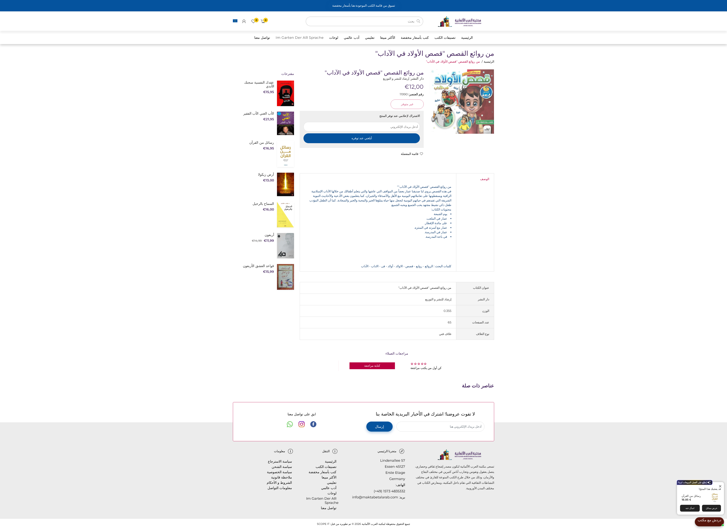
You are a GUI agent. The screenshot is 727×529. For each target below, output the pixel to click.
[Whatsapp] (290, 424)
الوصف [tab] (484, 179)
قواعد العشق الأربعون (258, 266)
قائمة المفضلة (409, 154)
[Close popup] (720, 485)
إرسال (379, 427)
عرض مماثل (711, 508)
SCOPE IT (323, 524)
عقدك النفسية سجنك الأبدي (259, 84)
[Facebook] (313, 424)
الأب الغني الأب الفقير (258, 113)
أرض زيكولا (266, 174)
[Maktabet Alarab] (466, 21)
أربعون (269, 235)
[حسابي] (244, 21)
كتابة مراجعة (372, 365)
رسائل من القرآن (691, 495)
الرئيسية (489, 61)
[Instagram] (302, 424)
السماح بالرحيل (263, 204)
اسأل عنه (690, 508)
